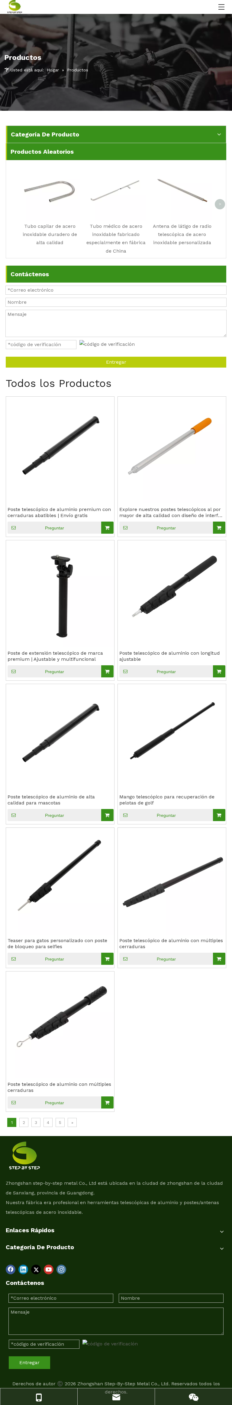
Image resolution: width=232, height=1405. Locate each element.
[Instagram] (61, 1269)
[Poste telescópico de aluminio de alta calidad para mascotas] (60, 738)
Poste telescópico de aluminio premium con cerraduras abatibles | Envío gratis (59, 512)
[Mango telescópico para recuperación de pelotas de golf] (171, 738)
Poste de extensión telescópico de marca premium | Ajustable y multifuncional (55, 656)
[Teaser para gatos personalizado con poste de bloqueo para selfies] (60, 881)
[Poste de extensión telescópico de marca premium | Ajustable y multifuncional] (60, 594)
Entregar (116, 362)
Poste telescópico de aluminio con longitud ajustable (169, 656)
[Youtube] (48, 1269)
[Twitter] (36, 1269)
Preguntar (54, 528)
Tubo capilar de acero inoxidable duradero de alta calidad (50, 234)
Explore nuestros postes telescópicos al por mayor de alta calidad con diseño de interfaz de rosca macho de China (171, 512)
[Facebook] (10, 1269)
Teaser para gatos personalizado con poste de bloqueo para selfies (57, 943)
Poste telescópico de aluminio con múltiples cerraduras (171, 943)
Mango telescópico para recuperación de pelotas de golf (166, 800)
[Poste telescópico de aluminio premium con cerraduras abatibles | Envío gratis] (60, 450)
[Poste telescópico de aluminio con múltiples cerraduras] (171, 881)
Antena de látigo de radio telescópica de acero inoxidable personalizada (182, 234)
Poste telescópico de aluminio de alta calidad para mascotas (51, 800)
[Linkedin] (23, 1269)
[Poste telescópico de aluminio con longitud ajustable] (171, 594)
